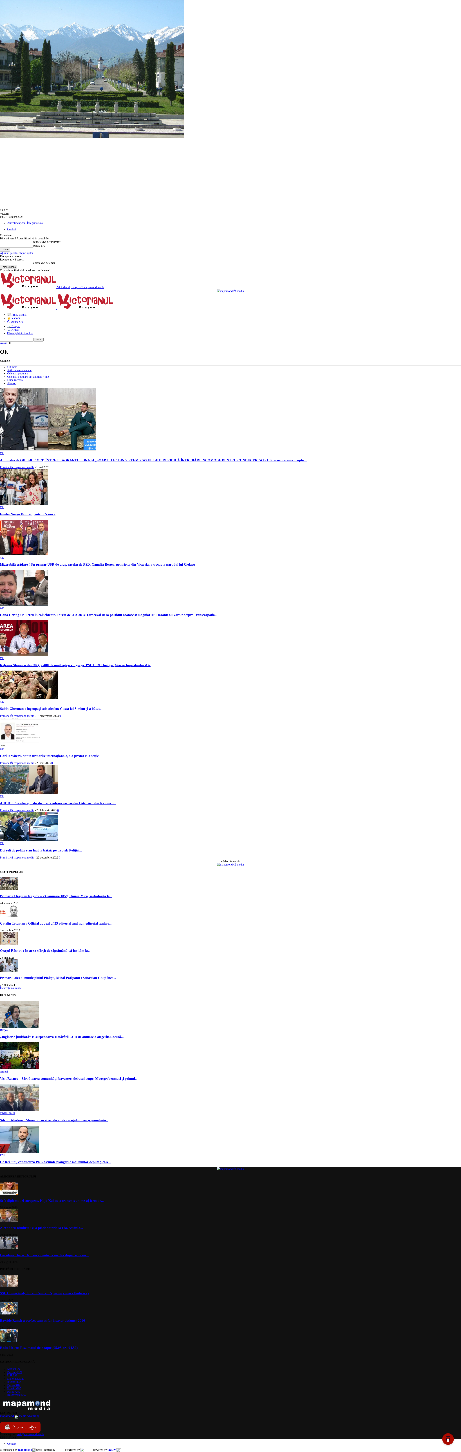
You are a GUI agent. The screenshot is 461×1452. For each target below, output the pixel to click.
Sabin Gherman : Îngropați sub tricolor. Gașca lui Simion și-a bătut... (51, 709)
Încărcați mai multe (11, 988)
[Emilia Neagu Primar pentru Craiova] (24, 503)
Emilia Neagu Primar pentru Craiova (27, 514)
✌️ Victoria (14, 318)
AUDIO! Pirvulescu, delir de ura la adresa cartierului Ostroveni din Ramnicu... (58, 803)
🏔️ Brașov (13, 326)
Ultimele (12, 366)
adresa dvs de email (44, 262)
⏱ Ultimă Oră (15, 321)
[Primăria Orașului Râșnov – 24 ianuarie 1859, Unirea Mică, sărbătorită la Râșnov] (9, 889)
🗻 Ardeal (13, 329)
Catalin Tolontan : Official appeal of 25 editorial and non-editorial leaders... (56, 923)
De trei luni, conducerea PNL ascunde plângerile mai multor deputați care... (55, 1162)
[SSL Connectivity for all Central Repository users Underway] (9, 1286)
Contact (11, 229)
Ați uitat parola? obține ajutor (16, 253)
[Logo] (28, 308)
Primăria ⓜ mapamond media (17, 467)
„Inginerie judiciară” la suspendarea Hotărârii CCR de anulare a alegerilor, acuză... (62, 1037)
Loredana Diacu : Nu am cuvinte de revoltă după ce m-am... (44, 1255)
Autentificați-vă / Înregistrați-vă (25, 222)
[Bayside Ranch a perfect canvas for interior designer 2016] (9, 1313)
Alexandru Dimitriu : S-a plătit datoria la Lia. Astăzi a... (41, 1228)
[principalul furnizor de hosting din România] (60, 1449)
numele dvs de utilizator (46, 241)
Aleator (11, 383)
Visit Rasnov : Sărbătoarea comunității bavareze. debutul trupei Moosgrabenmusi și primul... (69, 1078)
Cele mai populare (17, 373)
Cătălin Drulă (7, 1113)
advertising (19, 1415)
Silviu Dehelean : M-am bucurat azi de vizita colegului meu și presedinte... (54, 1120)
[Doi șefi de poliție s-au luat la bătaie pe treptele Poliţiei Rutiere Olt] (29, 840)
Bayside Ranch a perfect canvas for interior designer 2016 (42, 1320)
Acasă (3, 343)
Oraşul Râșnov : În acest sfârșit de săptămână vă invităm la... (45, 950)
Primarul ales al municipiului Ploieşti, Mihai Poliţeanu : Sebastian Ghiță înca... (58, 978)
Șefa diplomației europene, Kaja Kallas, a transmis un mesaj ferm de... (52, 1200)
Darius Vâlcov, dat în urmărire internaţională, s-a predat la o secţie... (50, 756)
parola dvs (39, 245)
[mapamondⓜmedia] (230, 291)
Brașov (4, 1029)
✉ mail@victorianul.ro (20, 333)
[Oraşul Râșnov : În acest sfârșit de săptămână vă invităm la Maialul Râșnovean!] (9, 943)
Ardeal (4, 1071)
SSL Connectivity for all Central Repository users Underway (44, 1293)
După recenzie (15, 379)
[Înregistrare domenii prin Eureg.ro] (85, 1449)
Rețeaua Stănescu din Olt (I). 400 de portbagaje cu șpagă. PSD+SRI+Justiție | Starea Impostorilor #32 (75, 665)
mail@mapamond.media (30, 1434)
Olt (2, 453)
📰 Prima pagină (16, 314)
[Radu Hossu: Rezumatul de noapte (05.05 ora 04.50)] (9, 1340)
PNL (3, 1154)
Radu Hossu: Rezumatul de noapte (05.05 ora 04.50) (39, 1348)
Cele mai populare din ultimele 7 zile (28, 376)
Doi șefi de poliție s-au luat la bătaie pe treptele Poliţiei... (41, 850)
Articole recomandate (19, 370)
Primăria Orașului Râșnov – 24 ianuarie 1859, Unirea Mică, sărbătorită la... (56, 896)
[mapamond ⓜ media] (230, 864)
